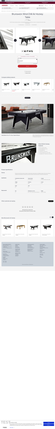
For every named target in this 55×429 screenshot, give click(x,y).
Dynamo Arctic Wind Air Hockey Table (36, 89)
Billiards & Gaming (21, 5)
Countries (4, 259)
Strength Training (17, 250)
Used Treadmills (30, 245)
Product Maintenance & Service (44, 247)
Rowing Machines (17, 247)
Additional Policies (5, 254)
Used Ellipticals (29, 246)
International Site (5, 258)
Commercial (7, 0)
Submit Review (51, 201)
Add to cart (27, 66)
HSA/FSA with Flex (42, 252)
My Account (46, 0)
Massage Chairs (30, 250)
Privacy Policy (5, 253)
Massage (16, 5)
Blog (9, 0)
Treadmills (16, 245)
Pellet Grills (16, 255)
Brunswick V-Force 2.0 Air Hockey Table (26, 89)
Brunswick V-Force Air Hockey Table (15, 89)
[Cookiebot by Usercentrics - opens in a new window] (5, 427)
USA (52, 0)
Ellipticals (16, 246)
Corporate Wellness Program (6, 252)
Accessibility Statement (6, 255)
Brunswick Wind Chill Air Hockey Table (6, 89)
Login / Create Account (43, 245)
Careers (48, 0)
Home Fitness (12, 5)
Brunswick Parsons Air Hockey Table (45, 89)
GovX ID (41, 251)
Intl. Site (50, 0)
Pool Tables (16, 254)
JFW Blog (41, 257)
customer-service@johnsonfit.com (7, 247)
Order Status (41, 246)
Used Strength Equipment (31, 247)
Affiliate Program (5, 251)
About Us (4, 249)
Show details (11, 427)
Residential (3, 0)
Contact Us (41, 248)
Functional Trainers (17, 251)
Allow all (49, 422)
